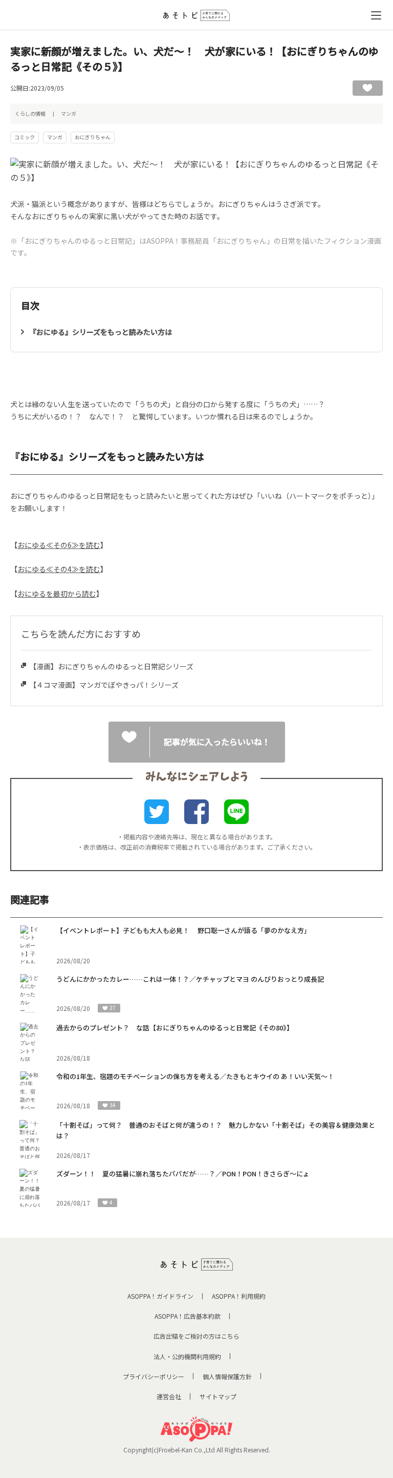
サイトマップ (218, 1396)
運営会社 (169, 1396)
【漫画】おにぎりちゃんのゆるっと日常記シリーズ (111, 666)
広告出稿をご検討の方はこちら (196, 1336)
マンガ (68, 113)
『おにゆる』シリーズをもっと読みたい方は (100, 332)
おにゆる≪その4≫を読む (58, 569)
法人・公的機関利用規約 (187, 1356)
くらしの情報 (30, 113)
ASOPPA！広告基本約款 (188, 1316)
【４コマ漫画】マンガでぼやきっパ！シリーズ (104, 685)
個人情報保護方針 (227, 1376)
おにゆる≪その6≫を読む (58, 545)
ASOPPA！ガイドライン (160, 1296)
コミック (24, 137)
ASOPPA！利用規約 (239, 1296)
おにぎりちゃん (93, 137)
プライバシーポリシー (153, 1376)
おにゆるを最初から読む (56, 593)
